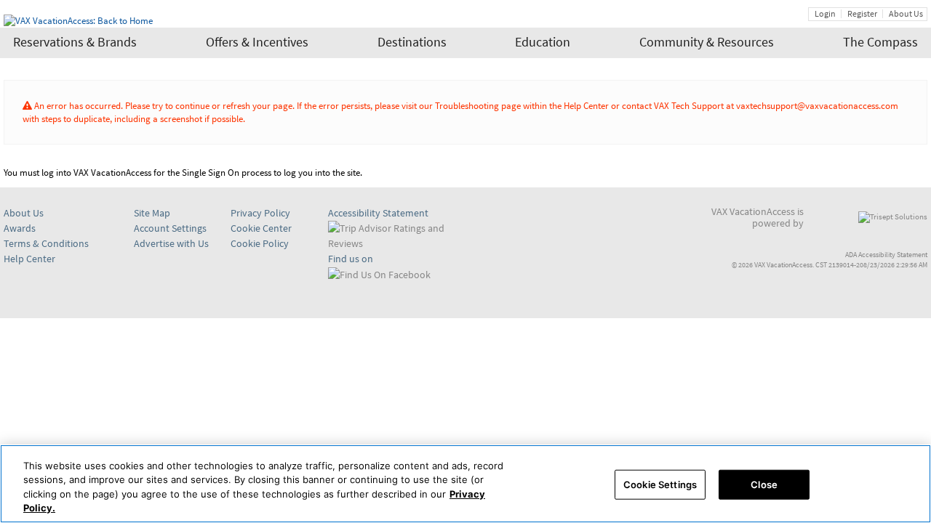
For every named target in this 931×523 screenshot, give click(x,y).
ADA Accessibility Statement (886, 254)
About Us (906, 13)
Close (764, 484)
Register (862, 13)
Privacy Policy (260, 212)
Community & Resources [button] (706, 41)
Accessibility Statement (378, 212)
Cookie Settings (660, 484)
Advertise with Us (171, 243)
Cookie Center (261, 228)
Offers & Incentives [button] (257, 41)
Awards (20, 228)
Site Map (152, 212)
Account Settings (170, 228)
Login (825, 13)
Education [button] (542, 41)
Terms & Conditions (46, 243)
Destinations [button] (412, 41)
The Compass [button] (880, 41)
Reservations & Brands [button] (75, 41)
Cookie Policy (260, 243)
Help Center (29, 258)
